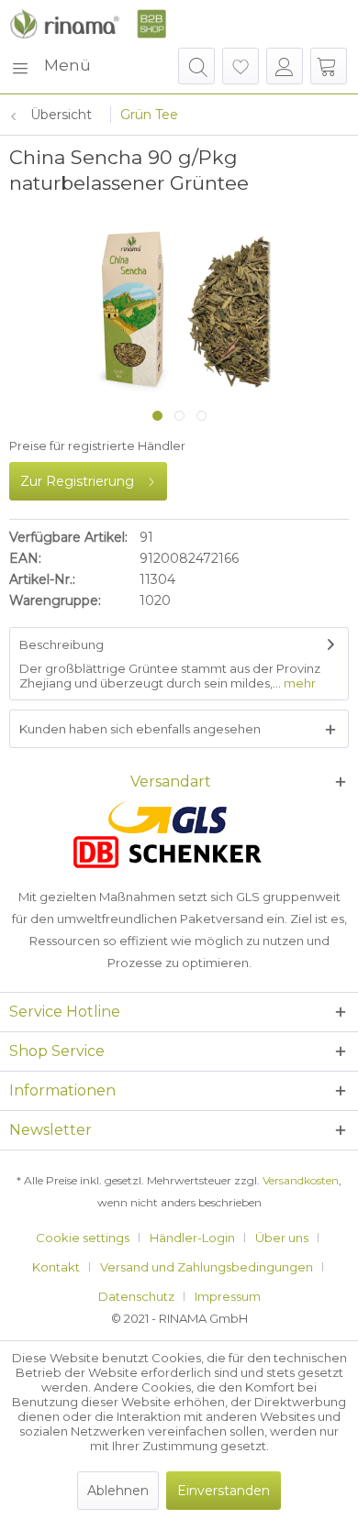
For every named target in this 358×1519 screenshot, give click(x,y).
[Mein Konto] (284, 66)
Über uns (281, 1237)
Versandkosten (301, 1180)
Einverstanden (223, 1490)
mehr (298, 683)
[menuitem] (50, 66)
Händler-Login (192, 1237)
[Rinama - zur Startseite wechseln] (87, 24)
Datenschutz (136, 1296)
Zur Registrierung (77, 481)
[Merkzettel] (240, 66)
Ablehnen (118, 1490)
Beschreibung (61, 644)
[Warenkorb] (328, 66)
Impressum (228, 1296)
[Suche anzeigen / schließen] (196, 66)
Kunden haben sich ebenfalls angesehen (140, 728)
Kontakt (56, 1267)
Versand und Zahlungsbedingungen (206, 1267)
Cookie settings (82, 1237)
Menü (67, 65)
